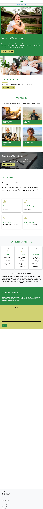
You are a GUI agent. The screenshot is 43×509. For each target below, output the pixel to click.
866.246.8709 (7, 493)
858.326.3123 (6, 495)
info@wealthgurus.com (6, 504)
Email (16, 307)
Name (3, 307)
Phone (30, 307)
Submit (4, 325)
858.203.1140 (6, 494)
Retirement (4, 508)
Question (4, 315)
